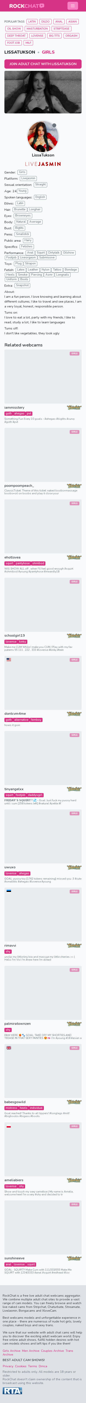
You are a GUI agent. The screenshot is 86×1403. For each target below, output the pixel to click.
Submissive (47, 258)
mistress (11, 1108)
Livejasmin (28, 178)
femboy (36, 720)
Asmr (49, 275)
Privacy (8, 1366)
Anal (59, 21)
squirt (9, 563)
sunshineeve (14, 1258)
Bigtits (19, 228)
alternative (21, 720)
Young (22, 191)
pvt (29, 414)
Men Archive (30, 1351)
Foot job (13, 43)
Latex (20, 270)
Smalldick (22, 234)
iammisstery (14, 408)
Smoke (23, 275)
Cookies (20, 1366)
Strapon (30, 263)
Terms (32, 1366)
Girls (48, 52)
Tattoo (57, 270)
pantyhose (23, 563)
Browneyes (23, 216)
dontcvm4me (15, 714)
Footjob (11, 258)
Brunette (20, 209)
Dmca (43, 1366)
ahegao (19, 414)
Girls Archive (12, 1351)
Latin (32, 21)
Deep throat (16, 36)
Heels (10, 275)
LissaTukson (43, 155)
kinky (22, 642)
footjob (20, 795)
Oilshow (68, 253)
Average (35, 222)
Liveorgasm (28, 258)
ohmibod (38, 563)
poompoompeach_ (19, 486)
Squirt (41, 253)
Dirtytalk (54, 253)
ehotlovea (12, 557)
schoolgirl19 (14, 636)
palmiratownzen (17, 1024)
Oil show (14, 28)
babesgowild (15, 1102)
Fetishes (26, 246)
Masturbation (37, 28)
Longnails (62, 275)
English (40, 197)
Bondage (71, 270)
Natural (21, 222)
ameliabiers (13, 1180)
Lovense (37, 36)
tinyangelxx (14, 789)
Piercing (36, 275)
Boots (24, 279)
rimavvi (10, 946)
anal (8, 1264)
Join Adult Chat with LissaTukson (43, 64)
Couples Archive (52, 1351)
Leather (33, 270)
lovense (11, 642)
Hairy (28, 240)
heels (23, 1108)
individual (36, 1108)
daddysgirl (35, 795)
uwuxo (9, 867)
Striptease (61, 28)
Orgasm (71, 36)
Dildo (45, 21)
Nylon (45, 270)
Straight (40, 184)
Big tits (54, 36)
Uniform (11, 279)
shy (8, 952)
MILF (28, 43)
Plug (18, 263)
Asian (72, 21)
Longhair (35, 209)
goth (9, 414)
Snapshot (22, 285)
